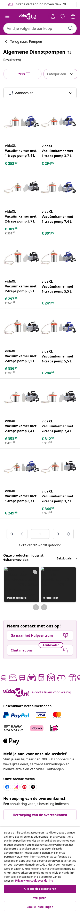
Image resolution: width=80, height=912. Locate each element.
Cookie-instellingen (40, 907)
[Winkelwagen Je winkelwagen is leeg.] (73, 16)
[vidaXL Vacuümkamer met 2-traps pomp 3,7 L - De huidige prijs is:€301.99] (21, 187)
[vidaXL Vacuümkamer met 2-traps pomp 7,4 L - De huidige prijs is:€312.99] (58, 397)
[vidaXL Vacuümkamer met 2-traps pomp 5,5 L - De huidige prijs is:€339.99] (21, 327)
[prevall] (12, 534)
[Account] (52, 16)
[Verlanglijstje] (62, 16)
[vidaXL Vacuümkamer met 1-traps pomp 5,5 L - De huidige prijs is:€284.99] (58, 327)
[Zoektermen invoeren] (70, 28)
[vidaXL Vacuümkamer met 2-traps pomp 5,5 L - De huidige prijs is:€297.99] (21, 257)
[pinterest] (24, 787)
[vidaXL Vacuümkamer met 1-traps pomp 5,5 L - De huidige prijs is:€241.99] (58, 257)
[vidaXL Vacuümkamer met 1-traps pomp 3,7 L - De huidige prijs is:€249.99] (21, 467)
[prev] (22, 534)
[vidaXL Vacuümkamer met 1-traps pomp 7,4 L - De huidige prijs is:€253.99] (21, 121)
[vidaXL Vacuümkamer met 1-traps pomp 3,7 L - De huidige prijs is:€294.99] (58, 121)
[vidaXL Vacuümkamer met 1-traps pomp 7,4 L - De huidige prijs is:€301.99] (58, 187)
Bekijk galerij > (67, 558)
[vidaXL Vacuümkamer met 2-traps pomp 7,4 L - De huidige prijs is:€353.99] (21, 397)
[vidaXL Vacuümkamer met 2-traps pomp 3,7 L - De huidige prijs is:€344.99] (58, 467)
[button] (21, 584)
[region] (40, 869)
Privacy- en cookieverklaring (34, 880)
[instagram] (16, 787)
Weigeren (40, 898)
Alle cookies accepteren (40, 889)
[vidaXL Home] (27, 16)
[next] (58, 534)
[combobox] (40, 28)
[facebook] (7, 787)
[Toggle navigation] (7, 16)
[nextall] (68, 534)
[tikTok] (33, 787)
